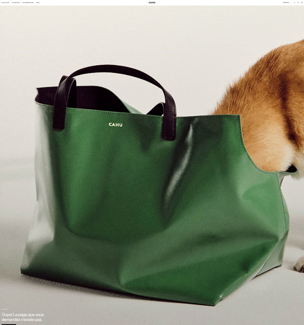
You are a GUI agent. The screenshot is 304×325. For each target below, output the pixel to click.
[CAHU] (152, 2)
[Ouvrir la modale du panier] (301, 2)
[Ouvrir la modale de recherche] (294, 2)
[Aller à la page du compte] (298, 2)
